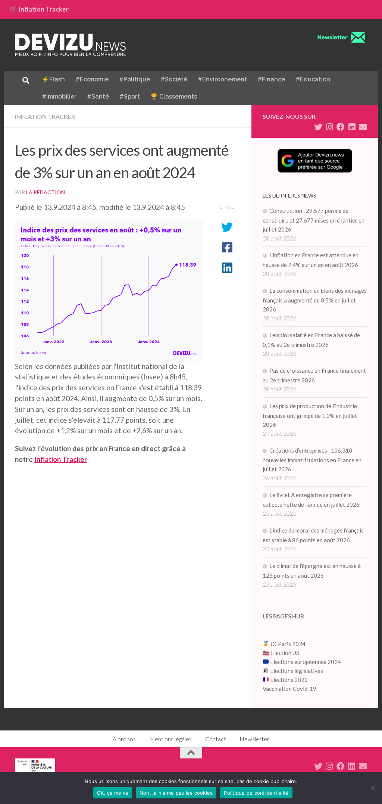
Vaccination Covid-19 (289, 688)
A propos (124, 738)
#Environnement (222, 79)
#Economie (92, 79)
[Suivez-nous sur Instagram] (329, 127)
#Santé (98, 96)
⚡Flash (53, 79)
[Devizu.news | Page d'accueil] (70, 45)
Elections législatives (296, 670)
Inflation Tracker (45, 116)
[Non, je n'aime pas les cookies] (372, 788)
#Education (312, 79)
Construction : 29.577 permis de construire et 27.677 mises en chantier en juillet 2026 (313, 220)
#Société (173, 79)
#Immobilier (59, 96)
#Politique (134, 79)
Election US (285, 652)
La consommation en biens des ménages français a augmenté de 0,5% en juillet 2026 (315, 300)
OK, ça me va (112, 793)
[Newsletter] (363, 127)
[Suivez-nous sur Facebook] (340, 127)
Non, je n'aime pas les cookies (176, 793)
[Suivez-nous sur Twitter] (318, 127)
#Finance (271, 79)
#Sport (129, 96)
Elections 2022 (289, 679)
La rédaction (45, 192)
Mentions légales (170, 738)
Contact (215, 738)
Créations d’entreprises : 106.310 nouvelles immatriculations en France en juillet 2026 (312, 459)
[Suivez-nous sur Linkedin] (352, 127)
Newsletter (254, 738)
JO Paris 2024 (287, 643)
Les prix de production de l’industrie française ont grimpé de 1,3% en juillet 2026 (310, 415)
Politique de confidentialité (256, 793)
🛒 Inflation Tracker (39, 9)
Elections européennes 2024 (305, 661)
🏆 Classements (173, 96)
